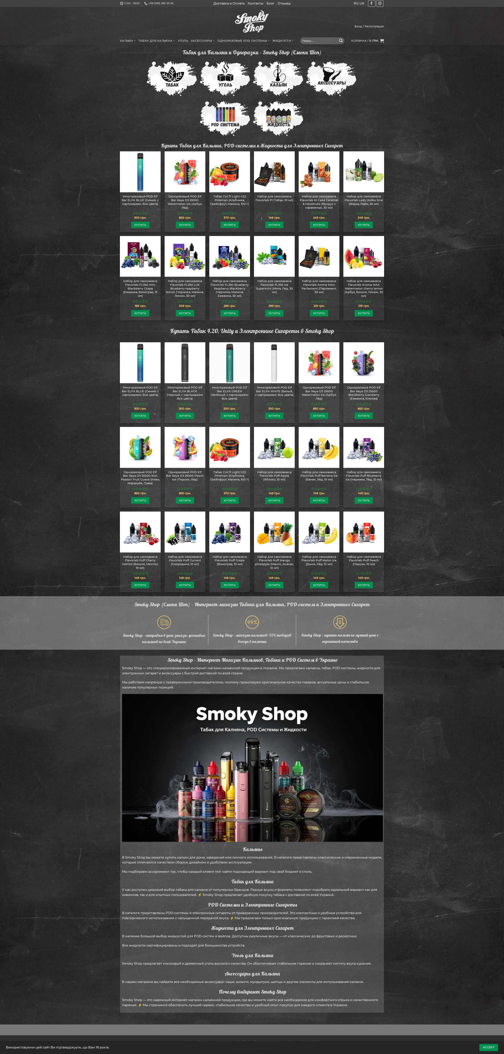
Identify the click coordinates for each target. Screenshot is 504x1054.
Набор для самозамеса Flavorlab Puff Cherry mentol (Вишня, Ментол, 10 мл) (140, 562)
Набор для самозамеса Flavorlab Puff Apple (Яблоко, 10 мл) (274, 475)
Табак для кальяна (155, 41)
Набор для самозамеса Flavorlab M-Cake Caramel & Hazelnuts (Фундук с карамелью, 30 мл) (319, 202)
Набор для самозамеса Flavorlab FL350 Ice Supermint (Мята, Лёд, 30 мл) (274, 286)
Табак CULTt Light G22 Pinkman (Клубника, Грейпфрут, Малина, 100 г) (229, 200)
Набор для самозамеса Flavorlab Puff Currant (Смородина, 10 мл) (185, 560)
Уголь (183, 41)
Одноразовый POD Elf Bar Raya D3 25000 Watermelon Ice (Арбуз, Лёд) (185, 202)
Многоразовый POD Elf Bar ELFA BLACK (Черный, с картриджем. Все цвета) (185, 393)
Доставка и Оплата (229, 3)
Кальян (126, 41)
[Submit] (341, 40)
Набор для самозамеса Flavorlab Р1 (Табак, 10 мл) (274, 198)
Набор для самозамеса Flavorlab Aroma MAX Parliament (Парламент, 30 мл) (319, 286)
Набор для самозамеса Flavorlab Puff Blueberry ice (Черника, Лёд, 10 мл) (364, 475)
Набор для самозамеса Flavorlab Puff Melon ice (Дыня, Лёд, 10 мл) (319, 560)
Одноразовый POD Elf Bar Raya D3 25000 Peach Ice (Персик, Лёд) (185, 475)
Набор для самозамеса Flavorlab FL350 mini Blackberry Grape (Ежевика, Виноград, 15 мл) (140, 288)
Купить (140, 224)
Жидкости (281, 41)
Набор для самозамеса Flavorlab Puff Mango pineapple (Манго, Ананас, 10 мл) (274, 562)
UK (361, 3)
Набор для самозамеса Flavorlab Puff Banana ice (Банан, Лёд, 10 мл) (319, 475)
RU (356, 3)
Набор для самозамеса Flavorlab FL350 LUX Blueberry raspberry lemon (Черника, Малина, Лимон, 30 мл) (185, 288)
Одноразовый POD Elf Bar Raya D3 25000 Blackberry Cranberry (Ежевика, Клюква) (363, 393)
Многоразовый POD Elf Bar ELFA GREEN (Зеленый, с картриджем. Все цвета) (229, 393)
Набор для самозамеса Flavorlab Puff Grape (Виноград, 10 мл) (230, 560)
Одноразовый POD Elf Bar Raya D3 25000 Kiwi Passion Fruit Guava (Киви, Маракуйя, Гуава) (140, 477)
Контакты (255, 3)
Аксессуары (201, 41)
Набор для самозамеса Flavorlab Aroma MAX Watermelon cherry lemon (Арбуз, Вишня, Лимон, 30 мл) (364, 288)
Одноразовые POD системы (242, 41)
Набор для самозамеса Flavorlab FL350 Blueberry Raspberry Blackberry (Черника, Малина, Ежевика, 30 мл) (230, 288)
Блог (270, 3)
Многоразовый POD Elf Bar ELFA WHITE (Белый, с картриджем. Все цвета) (274, 391)
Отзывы (284, 3)
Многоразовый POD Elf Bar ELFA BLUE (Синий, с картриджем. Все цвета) (140, 200)
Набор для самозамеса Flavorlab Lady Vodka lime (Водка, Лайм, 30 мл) (364, 200)
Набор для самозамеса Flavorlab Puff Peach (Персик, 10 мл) (364, 560)
